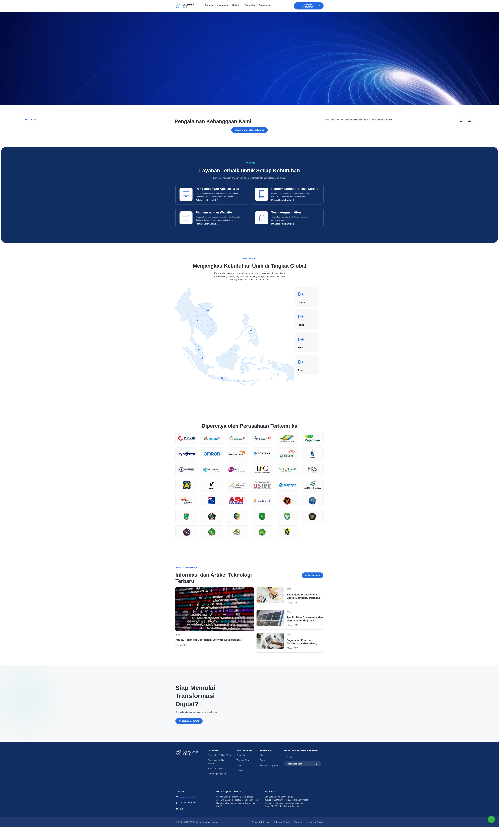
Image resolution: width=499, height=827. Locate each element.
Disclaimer (298, 822)
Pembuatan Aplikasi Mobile (217, 762)
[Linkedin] (176, 809)
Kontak (240, 771)
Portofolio (241, 755)
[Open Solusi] (240, 5)
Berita (262, 760)
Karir (239, 765)
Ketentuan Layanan (269, 765)
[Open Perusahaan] (272, 5)
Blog (262, 755)
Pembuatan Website (217, 768)
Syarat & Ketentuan (261, 822)
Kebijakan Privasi (282, 822)
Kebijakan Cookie (315, 822)
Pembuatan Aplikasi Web (219, 755)
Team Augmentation (286, 212)
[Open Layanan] (227, 5)
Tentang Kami (243, 760)
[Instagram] (181, 809)
